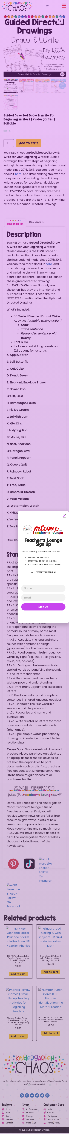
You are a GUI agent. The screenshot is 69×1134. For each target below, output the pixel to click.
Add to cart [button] (18, 974)
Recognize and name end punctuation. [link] (29, 714)
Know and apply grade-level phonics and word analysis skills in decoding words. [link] (31, 609)
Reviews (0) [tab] (37, 222)
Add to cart (28, 143)
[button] (59, 20)
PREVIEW (31, 540)
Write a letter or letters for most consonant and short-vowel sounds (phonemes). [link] (34, 725)
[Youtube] (32, 1095)
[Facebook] (22, 1095)
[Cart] (47, 6)
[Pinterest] (42, 1095)
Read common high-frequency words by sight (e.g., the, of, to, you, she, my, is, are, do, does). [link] (34, 656)
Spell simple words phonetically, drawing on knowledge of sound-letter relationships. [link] (33, 738)
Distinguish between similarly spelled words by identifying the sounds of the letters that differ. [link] (34, 669)
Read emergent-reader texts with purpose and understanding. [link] (32, 680)
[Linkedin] (47, 1095)
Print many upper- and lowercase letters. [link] (34, 689)
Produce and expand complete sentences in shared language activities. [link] (34, 697)
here (18, 174)
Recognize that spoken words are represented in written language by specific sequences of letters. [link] (34, 579)
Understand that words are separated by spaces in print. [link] (31, 590)
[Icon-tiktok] (37, 1095)
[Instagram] (27, 1095)
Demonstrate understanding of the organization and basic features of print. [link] (33, 566)
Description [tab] (15, 223)
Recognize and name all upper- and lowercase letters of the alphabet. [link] (34, 599)
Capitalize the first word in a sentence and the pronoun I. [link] (30, 706)
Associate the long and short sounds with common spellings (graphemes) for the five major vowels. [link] (34, 644)
